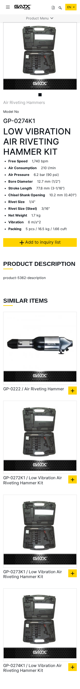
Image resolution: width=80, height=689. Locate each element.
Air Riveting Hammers (24, 102)
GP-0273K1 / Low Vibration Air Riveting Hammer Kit (32, 574)
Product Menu (38, 18)
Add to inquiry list (42, 242)
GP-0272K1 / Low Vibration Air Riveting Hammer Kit (32, 480)
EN (69, 7)
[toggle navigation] (7, 7)
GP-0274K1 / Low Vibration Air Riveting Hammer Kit (32, 668)
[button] (8, 56)
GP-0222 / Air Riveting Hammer (33, 389)
